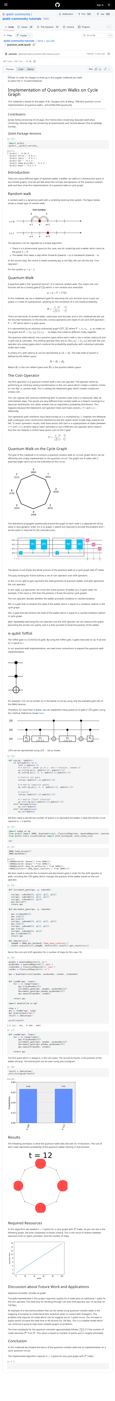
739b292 (90, 54)
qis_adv (50, 40)
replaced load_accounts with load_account (39, 54)
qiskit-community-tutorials (21, 19)
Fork (86, 14)
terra (40, 40)
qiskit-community (18, 14)
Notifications (67, 14)
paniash (13, 54)
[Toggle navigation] (6, 4)
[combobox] (95, 35)
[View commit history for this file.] (108, 54)
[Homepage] (57, 4)
